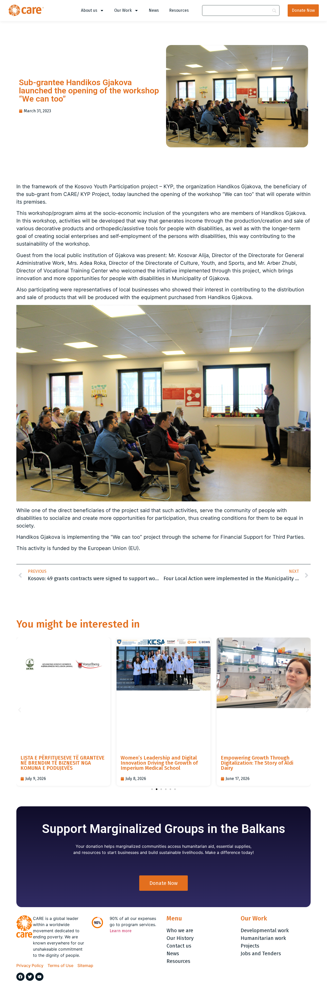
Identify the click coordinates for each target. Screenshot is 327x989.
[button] (19, 710)
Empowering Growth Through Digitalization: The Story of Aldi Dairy (257, 763)
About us (89, 10)
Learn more (121, 930)
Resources (179, 10)
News (154, 10)
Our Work (123, 10)
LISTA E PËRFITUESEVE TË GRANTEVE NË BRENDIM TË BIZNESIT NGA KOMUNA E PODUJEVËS (62, 763)
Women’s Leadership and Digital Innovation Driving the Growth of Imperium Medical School (159, 763)
